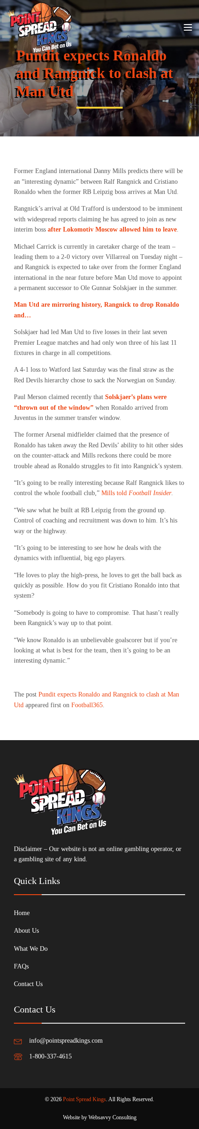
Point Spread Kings (84, 1099)
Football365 (87, 705)
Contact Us (28, 984)
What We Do (31, 948)
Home (22, 913)
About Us (26, 930)
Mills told (136, 493)
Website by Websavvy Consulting (100, 1117)
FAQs (21, 966)
